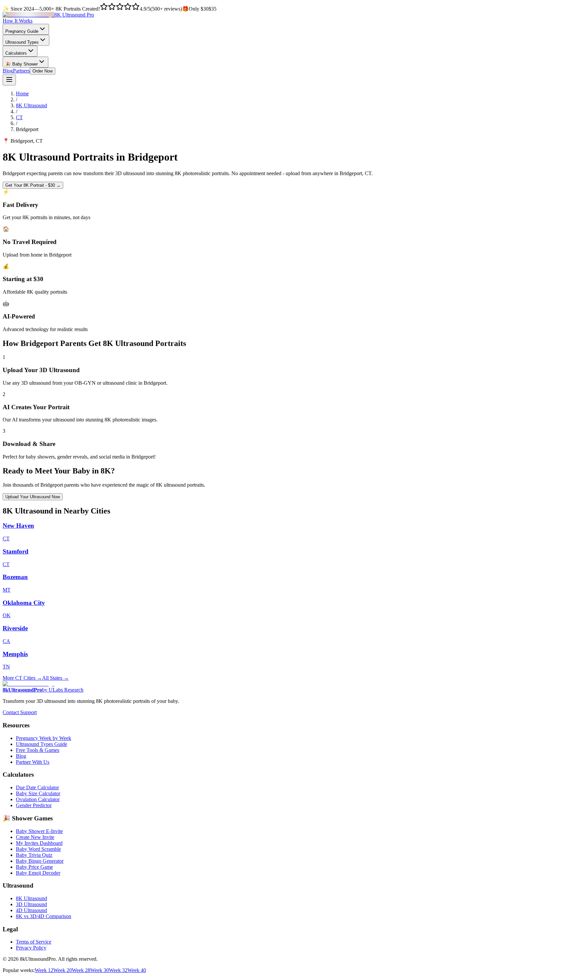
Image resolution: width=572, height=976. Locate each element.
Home (22, 93)
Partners (21, 70)
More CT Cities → (22, 678)
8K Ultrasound (31, 105)
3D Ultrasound (31, 904)
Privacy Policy (31, 948)
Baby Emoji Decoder (38, 873)
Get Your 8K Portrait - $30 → (33, 185)
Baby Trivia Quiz (34, 855)
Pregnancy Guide (21, 31)
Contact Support (20, 712)
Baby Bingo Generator (40, 861)
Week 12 (44, 970)
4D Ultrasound (31, 910)
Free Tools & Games (37, 750)
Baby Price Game (34, 867)
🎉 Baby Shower (21, 64)
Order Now (42, 71)
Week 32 (118, 970)
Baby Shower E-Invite (39, 831)
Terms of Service (33, 942)
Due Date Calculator (37, 787)
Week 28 (81, 970)
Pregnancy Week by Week (43, 738)
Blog (8, 70)
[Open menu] (9, 79)
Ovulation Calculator (38, 799)
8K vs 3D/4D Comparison (43, 916)
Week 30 (99, 970)
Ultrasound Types (22, 42)
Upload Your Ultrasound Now (32, 496)
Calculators (16, 53)
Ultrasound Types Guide (41, 744)
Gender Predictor (34, 805)
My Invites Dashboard (39, 843)
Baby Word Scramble (38, 849)
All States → (55, 678)
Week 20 (62, 970)
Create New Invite (35, 837)
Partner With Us (32, 762)
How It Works (17, 21)
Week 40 (136, 970)
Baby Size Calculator (38, 793)
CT (19, 117)
